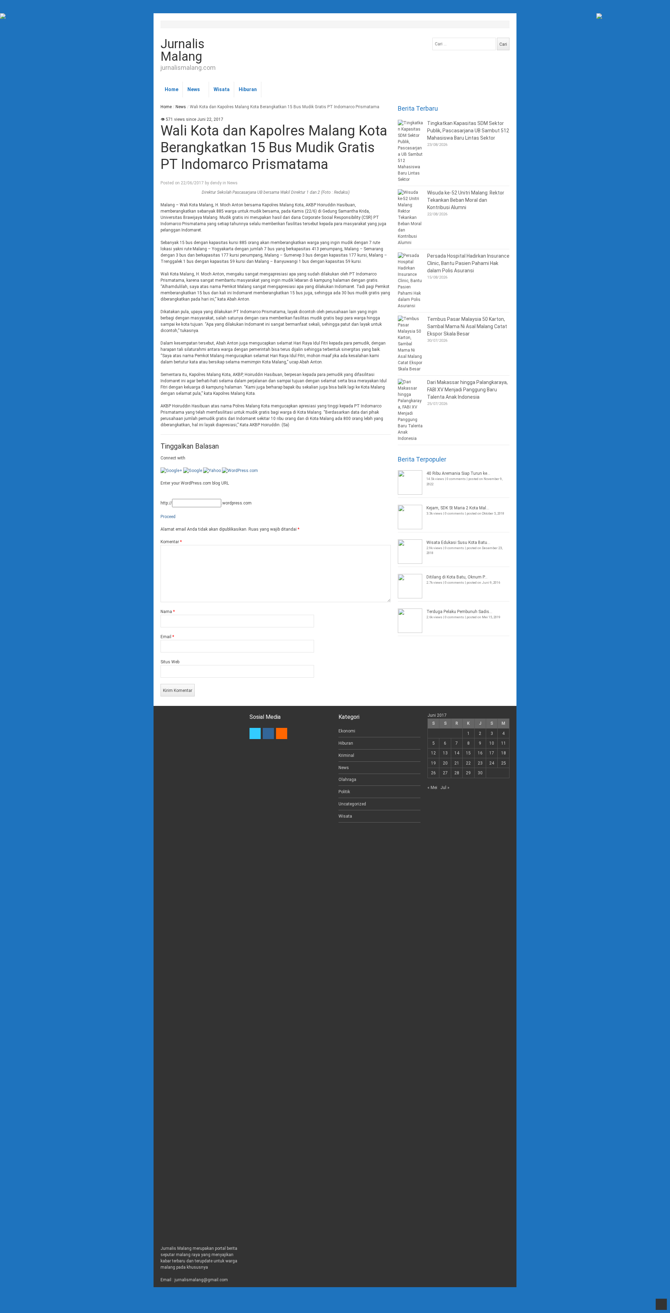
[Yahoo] (212, 470)
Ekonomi (346, 731)
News (193, 89)
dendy (216, 182)
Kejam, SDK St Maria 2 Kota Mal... (457, 508)
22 (468, 763)
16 (480, 753)
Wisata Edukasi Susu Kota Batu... (458, 542)
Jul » (444, 787)
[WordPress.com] (240, 470)
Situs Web (170, 661)
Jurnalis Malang (182, 50)
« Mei (432, 787)
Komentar (171, 541)
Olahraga (347, 779)
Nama (168, 611)
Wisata (222, 89)
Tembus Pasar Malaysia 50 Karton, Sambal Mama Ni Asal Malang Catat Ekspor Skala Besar (467, 326)
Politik (344, 791)
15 (468, 753)
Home (171, 89)
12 (433, 753)
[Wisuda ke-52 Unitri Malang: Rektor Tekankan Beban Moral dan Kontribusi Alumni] (411, 217)
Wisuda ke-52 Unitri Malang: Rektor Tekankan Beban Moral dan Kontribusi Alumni (465, 200)
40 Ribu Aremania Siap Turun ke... (458, 473)
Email (167, 636)
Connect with (173, 458)
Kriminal (346, 755)
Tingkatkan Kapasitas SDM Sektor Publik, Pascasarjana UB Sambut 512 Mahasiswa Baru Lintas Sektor (468, 130)
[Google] (192, 470)
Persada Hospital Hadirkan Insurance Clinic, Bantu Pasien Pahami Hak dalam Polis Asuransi (468, 263)
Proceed (168, 516)
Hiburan (248, 89)
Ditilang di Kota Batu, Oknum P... (456, 577)
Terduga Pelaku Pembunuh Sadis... (459, 611)
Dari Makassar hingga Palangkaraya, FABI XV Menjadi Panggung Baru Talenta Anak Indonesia (467, 389)
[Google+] (171, 470)
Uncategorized (352, 804)
